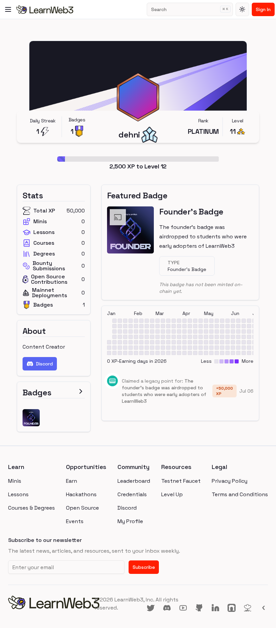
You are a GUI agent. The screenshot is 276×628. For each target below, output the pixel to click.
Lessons (18, 494)
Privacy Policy (229, 480)
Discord (44, 364)
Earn (71, 480)
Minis (14, 480)
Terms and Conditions (240, 494)
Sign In (263, 9)
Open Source (82, 507)
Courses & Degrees (31, 507)
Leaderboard (133, 480)
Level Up (172, 494)
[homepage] (51, 604)
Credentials (132, 494)
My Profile (130, 521)
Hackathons (81, 494)
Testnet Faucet (181, 480)
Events (74, 521)
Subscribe (144, 567)
